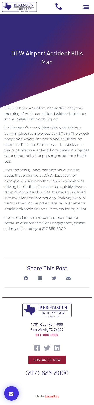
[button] (86, 7)
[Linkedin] (57, 348)
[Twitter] (47, 348)
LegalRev (52, 396)
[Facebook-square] (37, 348)
